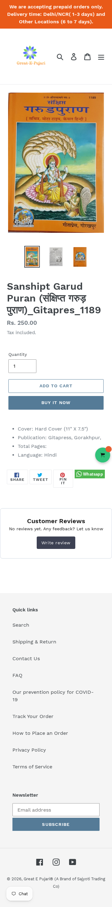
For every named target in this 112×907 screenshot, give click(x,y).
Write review (56, 542)
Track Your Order (33, 716)
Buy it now (56, 402)
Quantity (17, 354)
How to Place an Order (40, 733)
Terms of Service (32, 767)
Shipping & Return (34, 642)
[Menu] (101, 56)
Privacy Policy (29, 750)
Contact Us (26, 658)
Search (20, 625)
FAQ (17, 675)
